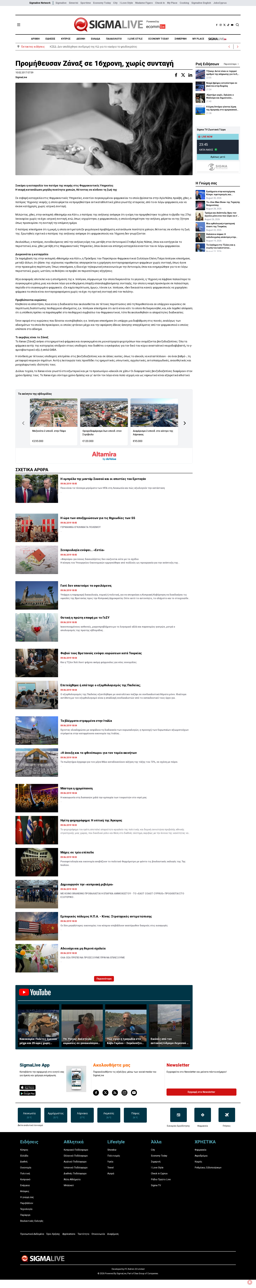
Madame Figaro (144, 2)
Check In (160, 2)
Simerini (73, 2)
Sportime (85, 2)
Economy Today (102, 2)
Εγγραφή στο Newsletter (201, 1092)
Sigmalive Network (40, 2)
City (115, 2)
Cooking (184, 2)
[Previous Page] (23, 423)
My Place (172, 2)
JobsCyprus (220, 2)
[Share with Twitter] (183, 75)
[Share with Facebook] (176, 75)
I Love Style (126, 2)
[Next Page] (185, 423)
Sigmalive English (201, 2)
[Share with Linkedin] (190, 75)
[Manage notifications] (249, 1282)
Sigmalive (61, 2)
